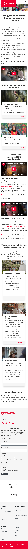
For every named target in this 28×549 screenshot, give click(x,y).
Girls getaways (6, 457)
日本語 (16, 535)
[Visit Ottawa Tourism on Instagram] (6, 423)
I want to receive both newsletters (10, 470)
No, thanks (11, 546)
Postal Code (4, 447)
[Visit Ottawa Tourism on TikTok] (16, 423)
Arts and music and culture (7, 460)
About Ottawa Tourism (6, 528)
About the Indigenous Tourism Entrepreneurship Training (13, 106)
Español (17, 530)
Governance (4, 531)
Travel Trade (18, 513)
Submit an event (5, 522)
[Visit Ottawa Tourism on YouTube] (13, 423)
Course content (9, 137)
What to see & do (5, 514)
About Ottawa (4, 508)
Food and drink (6, 462)
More (22, 116)
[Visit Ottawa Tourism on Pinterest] (9, 423)
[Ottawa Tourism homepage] (8, 3)
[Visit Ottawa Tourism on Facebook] (2, 423)
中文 (16, 540)
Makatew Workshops (7, 186)
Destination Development (21, 515)
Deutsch (17, 527)
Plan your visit (4, 519)
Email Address (5, 441)
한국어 (16, 538)
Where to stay (4, 516)
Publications (4, 534)
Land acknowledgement (6, 511)
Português (17, 532)
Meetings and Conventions (18, 509)
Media (16, 518)
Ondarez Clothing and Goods (15, 226)
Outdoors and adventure (21, 457)
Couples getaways (20, 455)
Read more (4, 195)
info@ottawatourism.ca (7, 419)
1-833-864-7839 (15, 418)
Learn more (20, 298)
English (4, 467)
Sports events (19, 459)
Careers (3, 536)
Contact (3, 539)
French (4, 469)
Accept (3, 546)
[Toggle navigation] (25, 2)
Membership (18, 520)
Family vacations (6, 455)
